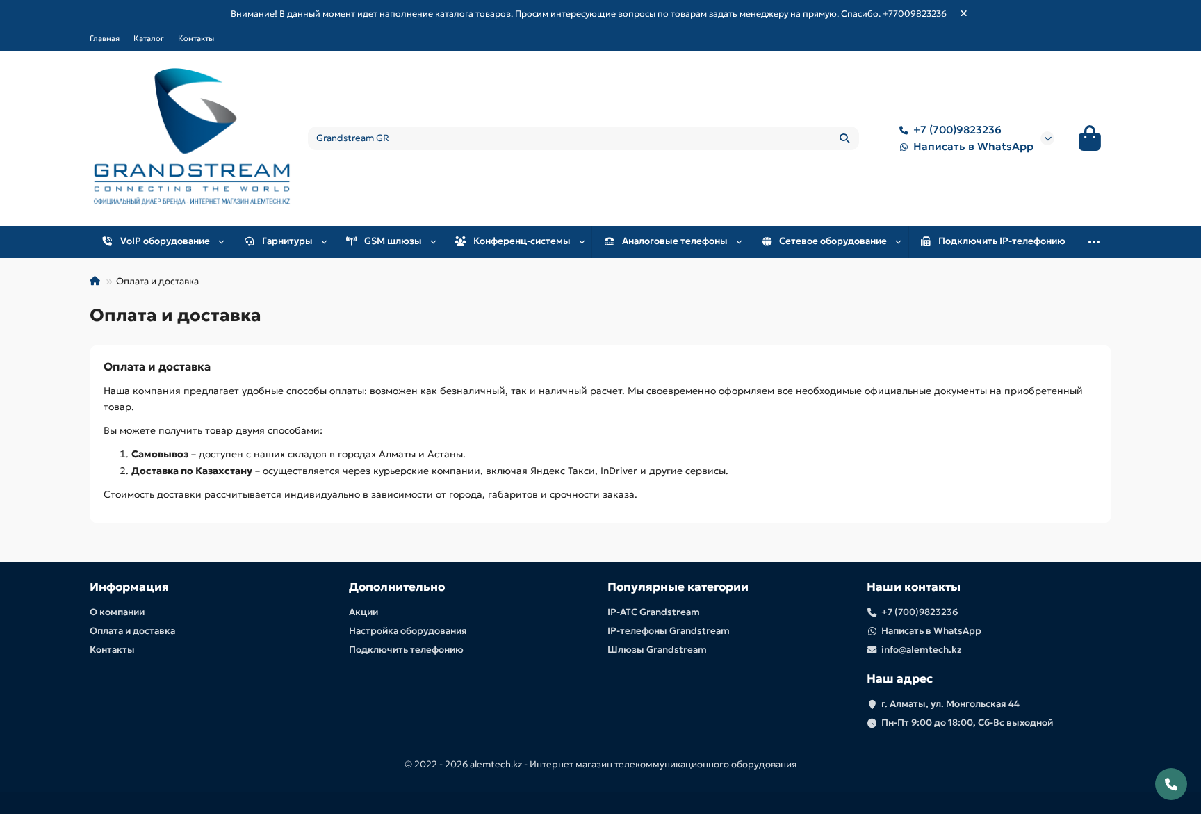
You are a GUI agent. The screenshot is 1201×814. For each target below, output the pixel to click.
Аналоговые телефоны (675, 241)
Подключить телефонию (406, 650)
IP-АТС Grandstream (653, 612)
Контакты (196, 38)
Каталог (148, 38)
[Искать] (844, 138)
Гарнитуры (287, 241)
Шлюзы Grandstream (657, 650)
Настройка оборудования (408, 631)
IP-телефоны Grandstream (668, 631)
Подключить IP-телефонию (1001, 241)
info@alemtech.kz (921, 650)
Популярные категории (678, 587)
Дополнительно (397, 587)
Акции (363, 612)
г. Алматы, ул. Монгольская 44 (950, 704)
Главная (105, 38)
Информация (129, 587)
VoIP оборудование (165, 241)
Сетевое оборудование (833, 241)
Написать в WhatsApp (973, 146)
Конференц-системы (522, 241)
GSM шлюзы (393, 241)
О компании (117, 612)
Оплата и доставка (132, 631)
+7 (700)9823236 (957, 129)
